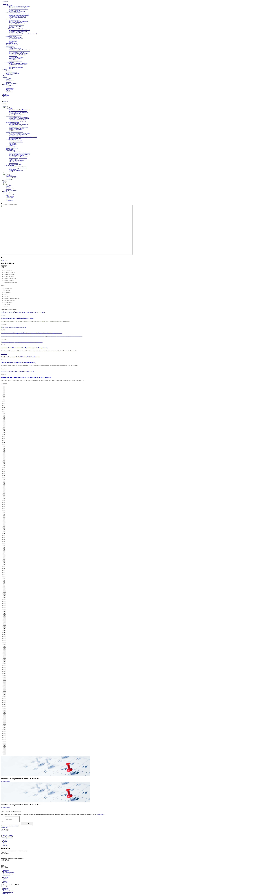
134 (4, 661)
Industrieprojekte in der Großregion (16, 52)
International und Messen (11, 43)
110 (4, 611)
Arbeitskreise (9, 70)
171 (4, 737)
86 (4, 562)
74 (4, 537)
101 (4, 593)
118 (4, 628)
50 (4, 487)
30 (4, 446)
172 (4, 739)
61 (4, 510)
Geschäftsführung (10, 85)
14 (4, 413)
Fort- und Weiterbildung (11, 72)
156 (4, 706)
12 (4, 409)
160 (4, 714)
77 (4, 543)
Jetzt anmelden (27, 823)
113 (4, 617)
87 (4, 564)
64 (4, 516)
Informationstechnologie (10, 300)
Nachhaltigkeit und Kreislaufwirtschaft (14, 28)
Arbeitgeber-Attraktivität (14, 20)
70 (4, 529)
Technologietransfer (10, 47)
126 (4, 644)
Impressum (5, 94)
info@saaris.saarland (8, 837)
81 (4, 551)
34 (4, 454)
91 (4, 572)
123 (4, 638)
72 (4, 533)
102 (4, 595)
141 (4, 675)
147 (4, 688)
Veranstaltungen (9, 74)
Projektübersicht (9, 91)
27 (4, 440)
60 (4, 508)
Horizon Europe (12, 65)
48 (4, 483)
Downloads (8, 78)
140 (4, 673)
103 (4, 597)
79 (4, 547)
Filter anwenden (4, 309)
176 (4, 747)
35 (4, 457)
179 (4, 754)
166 (4, 727)
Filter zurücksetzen (12, 309)
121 (4, 634)
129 (4, 650)
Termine (5, 69)
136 (4, 665)
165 (4, 725)
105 (4, 601)
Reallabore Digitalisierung (14, 10)
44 (4, 475)
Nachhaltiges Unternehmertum (15, 26)
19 (4, 424)
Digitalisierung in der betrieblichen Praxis (18, 7)
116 (4, 624)
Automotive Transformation (15, 48)
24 (4, 434)
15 (4, 415)
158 (4, 710)
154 (4, 702)
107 (4, 605)
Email (2, 821)
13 (4, 411)
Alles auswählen (8, 270)
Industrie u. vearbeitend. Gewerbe (12, 298)
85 (4, 560)
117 (4, 626)
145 (4, 683)
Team (7, 87)
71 (4, 531)
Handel (6, 294)
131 (4, 655)
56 (4, 500)
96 (4, 582)
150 (4, 694)
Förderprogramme (10, 62)
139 (4, 671)
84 (4, 558)
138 (4, 669)
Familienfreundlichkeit (9, 274)
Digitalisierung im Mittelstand (15, 22)
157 (4, 708)
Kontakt (5, 96)
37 (4, 461)
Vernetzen (11, 42)
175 (4, 745)
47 (4, 481)
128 (4, 648)
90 (4, 570)
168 (4, 731)
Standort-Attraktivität (9, 280)
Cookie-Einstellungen (8, 873)
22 (4, 430)
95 (4, 580)
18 (4, 421)
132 (4, 657)
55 (4, 498)
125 (4, 642)
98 (4, 586)
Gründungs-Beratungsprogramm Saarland (18, 64)
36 (4, 459)
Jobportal (8, 79)
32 (4, 450)
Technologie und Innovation (11, 282)
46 (4, 479)
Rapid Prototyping (13, 41)
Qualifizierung (12, 27)
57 (4, 502)
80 (4, 549)
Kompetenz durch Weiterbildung (16, 67)
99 (4, 589)
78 (4, 545)
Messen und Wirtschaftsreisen (12, 73)
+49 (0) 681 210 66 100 (7, 835)
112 (4, 615)
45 (4, 477)
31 (4, 448)
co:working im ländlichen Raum (16, 38)
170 (4, 735)
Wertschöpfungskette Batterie (15, 35)
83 (4, 556)
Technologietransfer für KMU (15, 58)
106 (4, 603)
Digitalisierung (9, 5)
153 (4, 700)
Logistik (6, 306)
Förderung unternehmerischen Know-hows (18, 63)
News (4, 75)
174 (4, 743)
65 (4, 518)
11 (4, 407)
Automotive (7, 290)
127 (4, 646)
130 (4, 653)
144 (4, 681)
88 (4, 566)
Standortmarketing (10, 46)
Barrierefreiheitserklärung (8, 872)
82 (4, 553)
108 (4, 607)
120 (4, 632)
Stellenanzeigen (9, 89)
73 (4, 535)
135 (4, 663)
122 (4, 636)
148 (4, 690)
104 (4, 599)
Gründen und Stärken (9, 276)
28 (4, 442)
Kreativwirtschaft (8, 302)
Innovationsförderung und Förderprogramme (18, 53)
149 (4, 692)
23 (4, 432)
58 (4, 504)
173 (4, 741)
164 (4, 723)
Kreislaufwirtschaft (13, 56)
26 (4, 438)
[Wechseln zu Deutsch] (5, 1)
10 (4, 405)
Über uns (5, 84)
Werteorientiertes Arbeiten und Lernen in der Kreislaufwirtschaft (23, 33)
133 (4, 659)
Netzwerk (8, 90)
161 (4, 716)
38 (4, 463)
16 (4, 417)
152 (4, 698)
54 (4, 496)
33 (4, 452)
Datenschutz (6, 95)
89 (4, 568)
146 (4, 686)
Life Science (7, 304)
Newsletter (8, 82)
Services (5, 77)
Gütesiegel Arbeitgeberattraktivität (16, 25)
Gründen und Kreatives (11, 36)
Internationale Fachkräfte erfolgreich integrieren (19, 15)
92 (4, 574)
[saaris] (5, 103)
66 (4, 520)
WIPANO (11, 68)
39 (4, 465)
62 (4, 512)
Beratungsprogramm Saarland (15, 37)
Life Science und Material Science (16, 57)
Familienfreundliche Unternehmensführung (18, 23)
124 (4, 640)
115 (4, 622)
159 (4, 712)
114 (4, 620)
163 (4, 721)
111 (4, 613)
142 (4, 677)
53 (4, 494)
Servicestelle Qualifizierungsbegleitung (17, 17)
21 (4, 428)
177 (4, 749)
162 (4, 719)
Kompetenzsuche (10, 80)
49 (4, 485)
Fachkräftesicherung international (13, 12)
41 (4, 469)
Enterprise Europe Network (12, 44)
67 (4, 523)
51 (4, 490)
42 (4, 471)
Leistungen (5, 4)
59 (4, 506)
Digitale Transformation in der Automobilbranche (19, 6)
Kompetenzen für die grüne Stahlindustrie (18, 31)
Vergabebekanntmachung (11, 83)
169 (4, 733)
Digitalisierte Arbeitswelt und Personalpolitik (18, 9)
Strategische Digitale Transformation (17, 11)
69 (4, 527)
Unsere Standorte (10, 88)
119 (4, 630)
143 (4, 679)
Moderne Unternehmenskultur (12, 18)
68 (4, 525)
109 (4, 609)
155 (4, 704)
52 (4, 492)
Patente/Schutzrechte (13, 59)
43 (4, 473)
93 (4, 576)
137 (4, 667)
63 (4, 514)
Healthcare (7, 296)
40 (4, 467)
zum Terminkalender (5, 781)
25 (4, 436)
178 (4, 752)
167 (4, 729)
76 (4, 541)
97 (4, 584)
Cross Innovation (12, 40)
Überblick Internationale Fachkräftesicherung (18, 14)
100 (4, 591)
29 (4, 444)
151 (4, 696)
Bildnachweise (6, 875)
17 (4, 419)
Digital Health (8, 292)
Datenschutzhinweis (100, 814)
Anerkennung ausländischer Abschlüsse (17, 16)
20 (4, 426)
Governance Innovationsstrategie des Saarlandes (19, 51)
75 (4, 539)
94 (4, 578)
